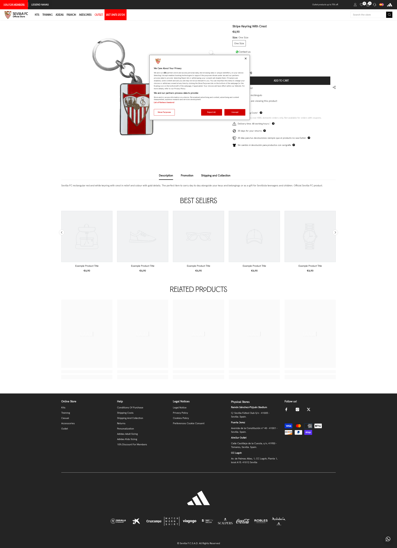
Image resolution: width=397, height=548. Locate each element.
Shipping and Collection (215, 175)
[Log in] (355, 4)
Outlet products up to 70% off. (325, 4)
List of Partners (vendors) (164, 102)
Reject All (211, 112)
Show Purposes (164, 112)
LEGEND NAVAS (40, 4)
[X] (308, 409)
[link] (86, 265)
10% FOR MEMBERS (14, 4)
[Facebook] (286, 409)
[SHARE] (333, 87)
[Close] (245, 58)
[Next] (335, 232)
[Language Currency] (381, 5)
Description (166, 175)
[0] (361, 4)
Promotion (187, 175)
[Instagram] (297, 409)
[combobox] (368, 15)
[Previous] (61, 232)
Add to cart (281, 80)
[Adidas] (389, 4)
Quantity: (237, 59)
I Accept (235, 112)
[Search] (371, 15)
